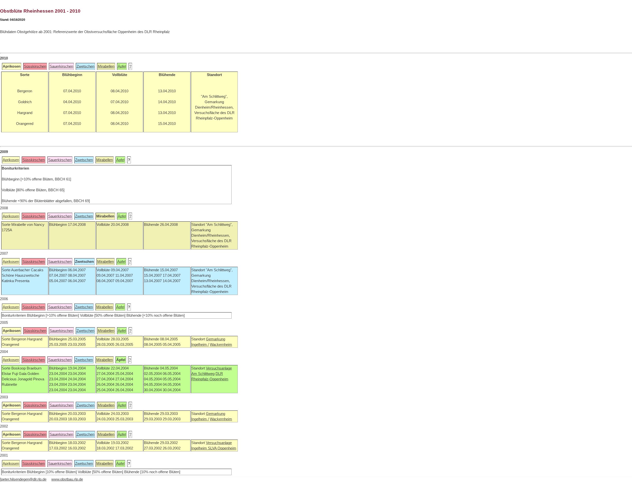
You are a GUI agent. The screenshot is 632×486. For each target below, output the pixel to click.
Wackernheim (221, 345)
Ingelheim (199, 448)
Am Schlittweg (203, 374)
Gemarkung (215, 339)
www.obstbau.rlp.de (67, 479)
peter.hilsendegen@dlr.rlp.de (23, 479)
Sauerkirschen (61, 66)
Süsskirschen (35, 66)
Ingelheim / (200, 345)
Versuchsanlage (219, 368)
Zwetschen (85, 66)
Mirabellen (106, 66)
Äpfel (122, 66)
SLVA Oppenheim (222, 448)
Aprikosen (11, 160)
